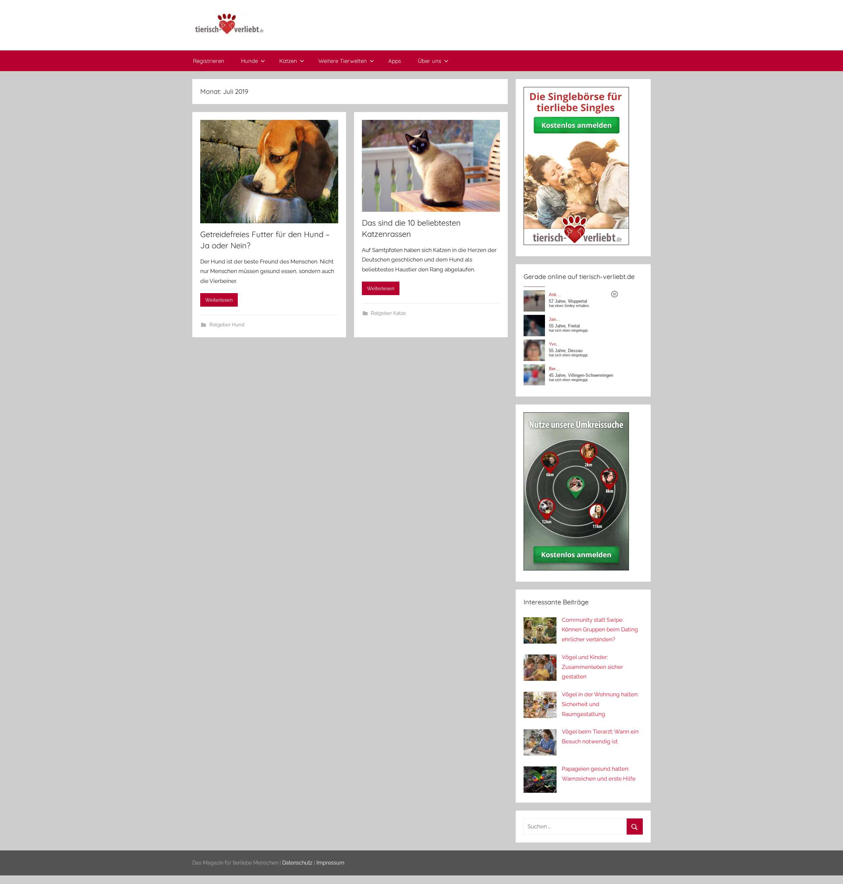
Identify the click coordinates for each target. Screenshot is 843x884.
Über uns (429, 60)
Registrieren (208, 60)
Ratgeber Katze (388, 313)
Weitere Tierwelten (342, 60)
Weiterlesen (219, 300)
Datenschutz (297, 863)
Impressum (330, 863)
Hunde (249, 60)
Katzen (288, 60)
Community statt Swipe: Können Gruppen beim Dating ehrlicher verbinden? (600, 630)
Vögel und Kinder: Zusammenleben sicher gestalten (592, 667)
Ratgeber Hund (226, 325)
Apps (394, 60)
